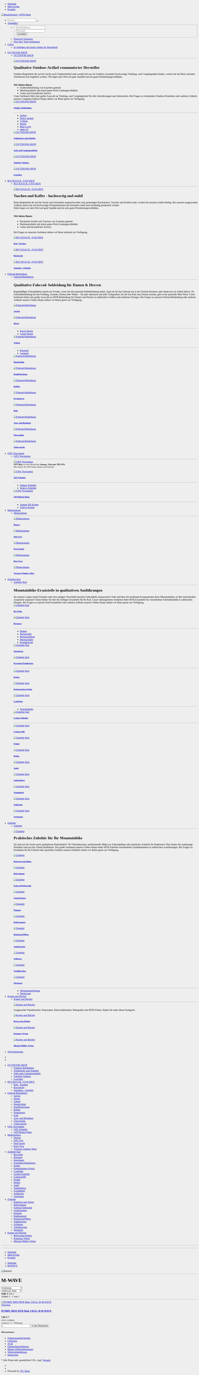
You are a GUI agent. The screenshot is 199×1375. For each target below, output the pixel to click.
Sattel (16, 1185)
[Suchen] (37, 20)
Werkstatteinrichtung (30, 990)
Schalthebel (19, 1191)
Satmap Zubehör (28, 485)
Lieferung (12, 1341)
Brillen (17, 1110)
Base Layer (25, 126)
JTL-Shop (25, 1371)
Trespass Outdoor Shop (25, 1149)
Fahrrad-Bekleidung (17, 274)
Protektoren (19, 1112)
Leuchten (18, 1079)
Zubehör (11, 823)
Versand (46, 1360)
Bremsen (18, 1157)
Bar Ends (18, 1154)
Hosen (23, 124)
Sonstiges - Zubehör (23, 1090)
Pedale (17, 1179)
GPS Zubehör (20, 1129)
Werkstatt (18, 1230)
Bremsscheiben (27, 636)
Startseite (11, 3)
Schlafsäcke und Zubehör (26, 1070)
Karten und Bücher (16, 996)
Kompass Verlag (22, 1238)
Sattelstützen (20, 1188)
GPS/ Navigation (15, 453)
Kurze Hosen (26, 331)
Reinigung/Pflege (22, 1219)
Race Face (19, 1146)
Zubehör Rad (14, 579)
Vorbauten (19, 1196)
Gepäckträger (20, 1210)
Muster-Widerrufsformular (20, 1349)
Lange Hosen (26, 333)
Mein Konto (13, 6)
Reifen (17, 1182)
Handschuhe (20, 1104)
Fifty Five (18, 1140)
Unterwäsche (20, 1123)
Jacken (23, 115)
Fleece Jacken (27, 118)
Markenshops (14, 510)
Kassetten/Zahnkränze (24, 1163)
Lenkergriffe (20, 1177)
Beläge (23, 631)
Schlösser (18, 1224)
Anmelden (21, 34)
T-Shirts (24, 121)
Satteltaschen (20, 1221)
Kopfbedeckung (22, 1107)
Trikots (17, 1101)
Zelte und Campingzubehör (27, 1073)
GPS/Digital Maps (23, 1132)
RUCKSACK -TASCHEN (21, 181)
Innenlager (19, 1160)
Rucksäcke (19, 1087)
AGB (10, 1343)
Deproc (17, 1137)
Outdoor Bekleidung (24, 1068)
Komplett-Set (26, 642)
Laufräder (18, 1171)
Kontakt (11, 9)
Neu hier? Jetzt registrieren (27, 41)
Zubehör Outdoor (22, 1076)
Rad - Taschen (21, 1084)
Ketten (17, 1165)
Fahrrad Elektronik (23, 1207)
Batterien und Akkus (24, 1202)
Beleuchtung (20, 1205)
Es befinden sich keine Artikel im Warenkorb (36, 47)
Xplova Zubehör (28, 488)
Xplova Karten (27, 507)
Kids (16, 1115)
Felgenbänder (26, 709)
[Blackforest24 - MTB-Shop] (16, 14)
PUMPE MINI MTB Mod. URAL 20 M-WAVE (26, 1311)
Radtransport (20, 1216)
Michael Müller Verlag (25, 1241)
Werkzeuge (25, 993)
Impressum (12, 1355)
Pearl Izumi (19, 1143)
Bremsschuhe (26, 639)
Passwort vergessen (23, 39)
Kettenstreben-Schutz (24, 1168)
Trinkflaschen (20, 1227)
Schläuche (19, 1193)
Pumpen (18, 1213)
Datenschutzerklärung (18, 1346)
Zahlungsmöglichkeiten (18, 1338)
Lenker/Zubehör (22, 1174)
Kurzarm (24, 350)
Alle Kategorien (15, 1051)
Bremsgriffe (26, 634)
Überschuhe (19, 1121)
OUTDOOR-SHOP (17, 52)
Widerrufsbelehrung (17, 1352)
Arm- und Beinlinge (23, 1118)
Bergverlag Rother (23, 1235)
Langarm (24, 353)
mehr (24, 129)
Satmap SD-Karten (29, 504)
